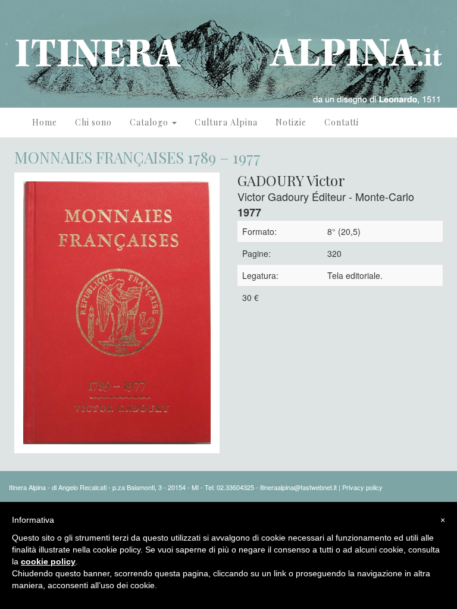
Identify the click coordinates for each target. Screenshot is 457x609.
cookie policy (48, 561)
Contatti (341, 122)
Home (44, 122)
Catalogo (150, 122)
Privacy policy (362, 487)
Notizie (291, 122)
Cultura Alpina (226, 122)
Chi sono (93, 122)
